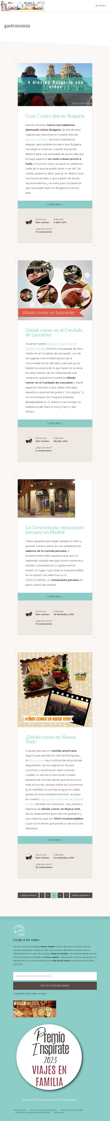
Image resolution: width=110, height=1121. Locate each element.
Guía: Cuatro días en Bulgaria (54, 116)
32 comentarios (44, 867)
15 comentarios (44, 624)
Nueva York (37, 760)
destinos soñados (36, 139)
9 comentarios (43, 450)
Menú (102, 5)
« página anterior (28, 895)
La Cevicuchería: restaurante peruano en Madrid (54, 530)
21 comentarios (44, 232)
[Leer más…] (61, 205)
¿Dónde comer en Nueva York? (50, 740)
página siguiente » (81, 895)
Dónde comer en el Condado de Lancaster (53, 333)
